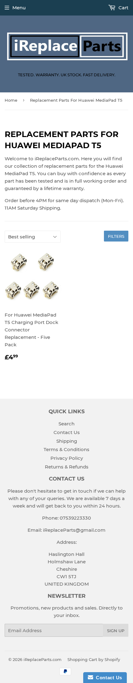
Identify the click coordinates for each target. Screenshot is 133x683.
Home (11, 100)
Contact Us (67, 432)
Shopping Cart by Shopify (93, 659)
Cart (122, 8)
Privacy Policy (66, 458)
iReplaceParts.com (43, 659)
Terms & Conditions (66, 449)
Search (66, 424)
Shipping (66, 441)
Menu (19, 8)
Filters (116, 236)
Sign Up (115, 630)
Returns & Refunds (66, 467)
